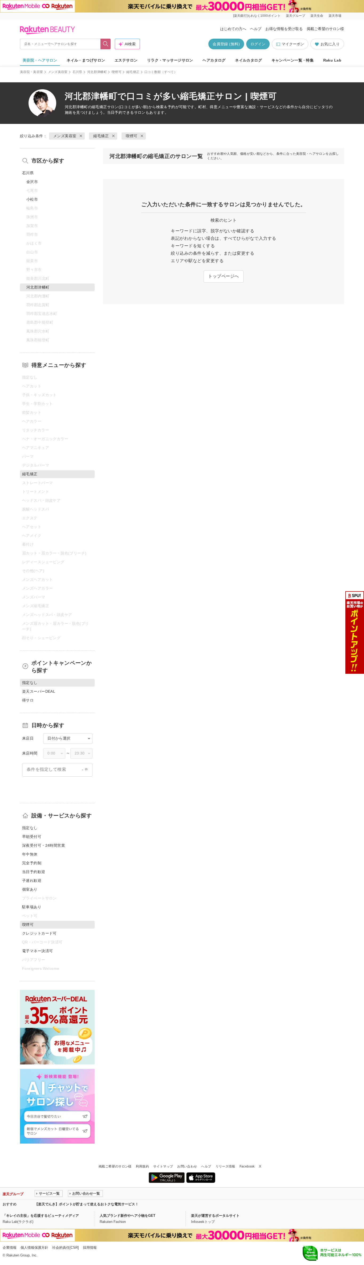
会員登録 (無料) (226, 44)
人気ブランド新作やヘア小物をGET (127, 1216)
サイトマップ (163, 1166)
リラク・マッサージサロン (170, 60)
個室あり (30, 889)
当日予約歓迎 (33, 872)
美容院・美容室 (31, 72)
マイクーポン (293, 44)
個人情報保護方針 (34, 1248)
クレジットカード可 (39, 933)
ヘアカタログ (214, 60)
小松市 (32, 199)
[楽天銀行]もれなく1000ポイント (257, 16)
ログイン (257, 44)
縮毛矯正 (132, 72)
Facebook (247, 1166)
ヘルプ (255, 29)
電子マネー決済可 (37, 951)
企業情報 (10, 1248)
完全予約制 (31, 863)
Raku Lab (332, 60)
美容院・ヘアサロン (40, 60)
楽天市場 (335, 16)
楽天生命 (316, 16)
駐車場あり (31, 907)
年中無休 (30, 854)
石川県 (77, 72)
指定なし (30, 828)
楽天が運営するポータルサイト (215, 1216)
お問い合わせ (187, 1166)
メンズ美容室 (58, 72)
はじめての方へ (233, 29)
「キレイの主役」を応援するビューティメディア (41, 1216)
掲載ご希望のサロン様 (325, 29)
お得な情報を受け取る (284, 29)
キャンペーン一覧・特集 (293, 60)
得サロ (28, 700)
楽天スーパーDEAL (38, 691)
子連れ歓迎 (31, 880)
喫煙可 (117, 72)
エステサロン (126, 60)
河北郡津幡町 (97, 72)
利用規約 (142, 1166)
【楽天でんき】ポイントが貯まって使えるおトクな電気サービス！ (87, 1204)
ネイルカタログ (248, 60)
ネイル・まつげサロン (86, 60)
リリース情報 (225, 1166)
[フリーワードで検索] (105, 44)
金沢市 (32, 182)
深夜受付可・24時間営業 (43, 845)
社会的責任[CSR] (65, 1248)
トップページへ (223, 276)
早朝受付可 (31, 836)
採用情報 (90, 1248)
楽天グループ (295, 16)
